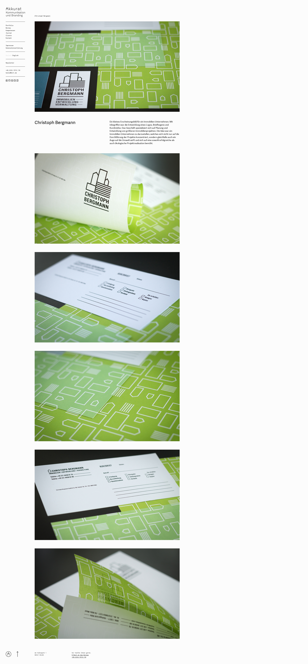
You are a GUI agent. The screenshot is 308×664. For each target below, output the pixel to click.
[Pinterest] (12, 80)
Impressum (9, 45)
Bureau (8, 28)
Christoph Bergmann (42, 16)
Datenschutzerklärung (14, 48)
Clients (9, 35)
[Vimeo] (15, 80)
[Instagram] (9, 80)
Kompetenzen (10, 30)
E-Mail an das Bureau (80, 655)
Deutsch (9, 55)
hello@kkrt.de (11, 73)
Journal (9, 33)
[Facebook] (7, 80)
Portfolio (9, 25)
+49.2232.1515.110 (13, 70)
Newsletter (10, 63)
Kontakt (9, 38)
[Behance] (17, 80)
